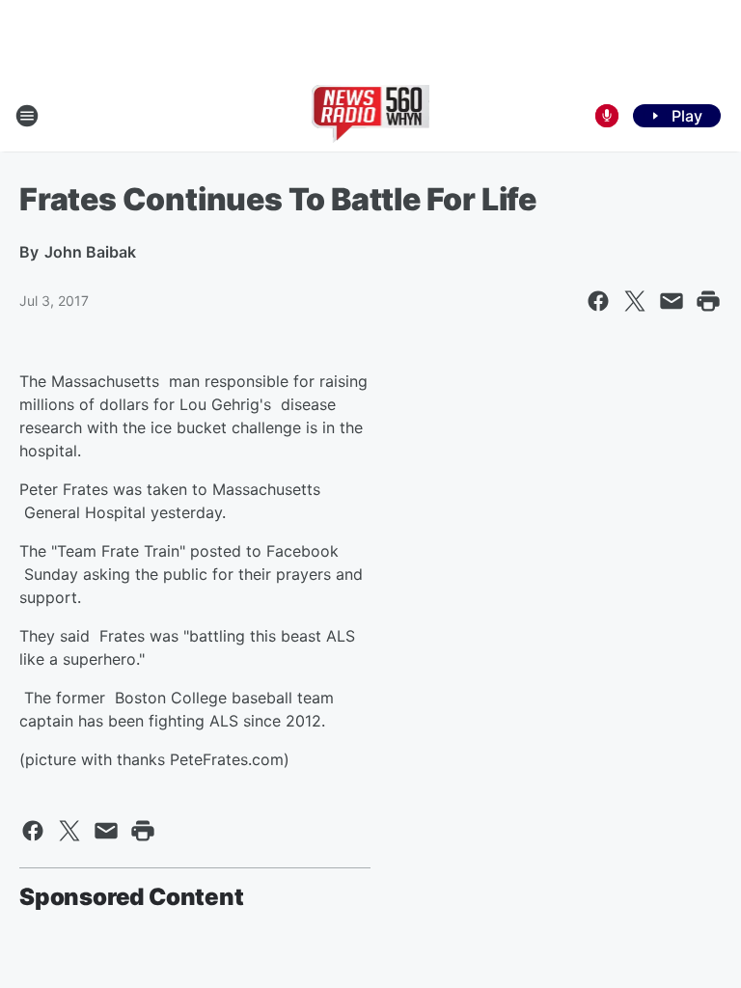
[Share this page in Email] (671, 301)
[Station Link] (371, 116)
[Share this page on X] (634, 301)
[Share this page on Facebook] (598, 301)
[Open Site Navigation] (27, 115)
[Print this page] (708, 301)
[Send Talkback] (606, 115)
